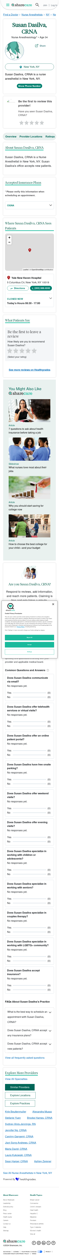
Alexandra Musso (42, 1111)
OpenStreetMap (37, 269)
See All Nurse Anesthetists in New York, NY (27, 1173)
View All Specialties (16, 1079)
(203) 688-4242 (42, 288)
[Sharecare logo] (29, 1241)
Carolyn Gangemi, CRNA (19, 1136)
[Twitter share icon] (48, 1244)
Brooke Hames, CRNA (39, 1118)
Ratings (50, 136)
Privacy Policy (20, 626)
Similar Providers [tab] (19, 1087)
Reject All (29, 637)
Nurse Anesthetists (32, 14)
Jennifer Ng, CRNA (16, 1130)
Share (43, 45)
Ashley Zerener (42, 1161)
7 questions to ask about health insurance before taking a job (26, 430)
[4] (36, 122)
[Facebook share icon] (33, 1244)
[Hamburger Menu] (8, 4)
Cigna (10, 205)
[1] (21, 122)
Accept (29, 644)
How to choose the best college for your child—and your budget (28, 546)
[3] (31, 122)
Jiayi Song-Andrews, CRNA (20, 1142)
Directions (19, 288)
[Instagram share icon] (38, 1244)
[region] (29, 629)
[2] (26, 122)
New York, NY (31, 66)
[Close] (53, 604)
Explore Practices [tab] (20, 1103)
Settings (29, 651)
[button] (47, 670)
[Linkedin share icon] (43, 1244)
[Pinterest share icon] (53, 1244)
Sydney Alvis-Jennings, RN (20, 1124)
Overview (10, 136)
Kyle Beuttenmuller (15, 1111)
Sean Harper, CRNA (16, 1161)
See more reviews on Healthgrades (29, 370)
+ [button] (9, 237)
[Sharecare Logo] (22, 4)
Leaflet (25, 269)
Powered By (9, 1179)
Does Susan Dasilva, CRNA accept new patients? (27, 1046)
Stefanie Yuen (13, 1118)
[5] (42, 122)
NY (48, 14)
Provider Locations (31, 136)
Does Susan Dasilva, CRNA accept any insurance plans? (27, 1032)
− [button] (9, 242)
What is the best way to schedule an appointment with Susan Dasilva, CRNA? (27, 1017)
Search (37, 5)
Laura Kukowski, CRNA (18, 1155)
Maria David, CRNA (16, 1149)
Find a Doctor (10, 14)
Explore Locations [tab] (20, 1095)
